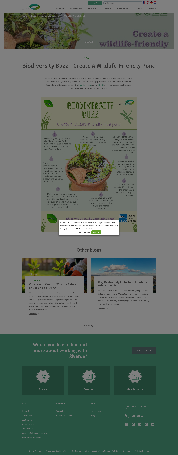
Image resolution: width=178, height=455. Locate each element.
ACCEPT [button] (96, 232)
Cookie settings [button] (84, 232)
